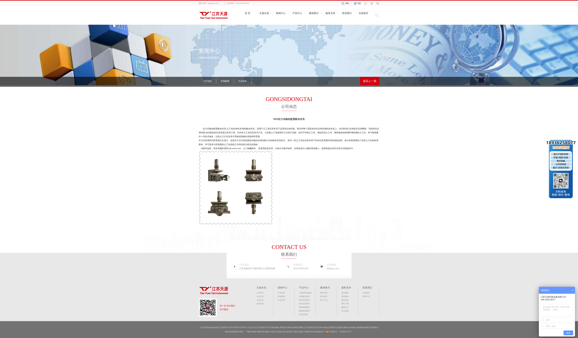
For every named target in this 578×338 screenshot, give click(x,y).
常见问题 (345, 311)
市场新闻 (225, 81)
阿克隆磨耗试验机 (236, 332)
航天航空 (323, 296)
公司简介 (260, 293)
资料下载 (345, 304)
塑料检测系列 (304, 307)
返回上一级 (369, 81)
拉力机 (252, 327)
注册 (359, 3)
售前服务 (345, 293)
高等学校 (323, 293)
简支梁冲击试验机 (321, 327)
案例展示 (314, 13)
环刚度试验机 (298, 327)
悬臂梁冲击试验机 (335, 327)
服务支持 (330, 13)
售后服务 (345, 296)
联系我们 (347, 13)
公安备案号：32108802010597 (340, 332)
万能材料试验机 (305, 293)
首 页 (247, 13)
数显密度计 (319, 332)
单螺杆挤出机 (309, 332)
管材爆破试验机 (362, 327)
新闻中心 (281, 13)
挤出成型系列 (304, 304)
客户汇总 (323, 300)
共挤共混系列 (304, 300)
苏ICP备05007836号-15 (239, 327)
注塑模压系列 (304, 296)
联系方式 (366, 296)
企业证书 (260, 296)
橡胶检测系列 (304, 311)
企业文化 (260, 300)
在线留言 (363, 13)
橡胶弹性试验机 (263, 332)
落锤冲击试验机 (349, 327)
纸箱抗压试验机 (286, 327)
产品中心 (297, 13)
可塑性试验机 (251, 332)
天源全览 (264, 13)
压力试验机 (308, 327)
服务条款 (345, 300)
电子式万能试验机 (272, 327)
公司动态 (207, 81)
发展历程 (260, 304)
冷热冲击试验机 (276, 332)
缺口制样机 (287, 332)
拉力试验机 (208, 129)
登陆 (347, 3)
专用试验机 (303, 314)
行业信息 (242, 81)
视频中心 (345, 307)
